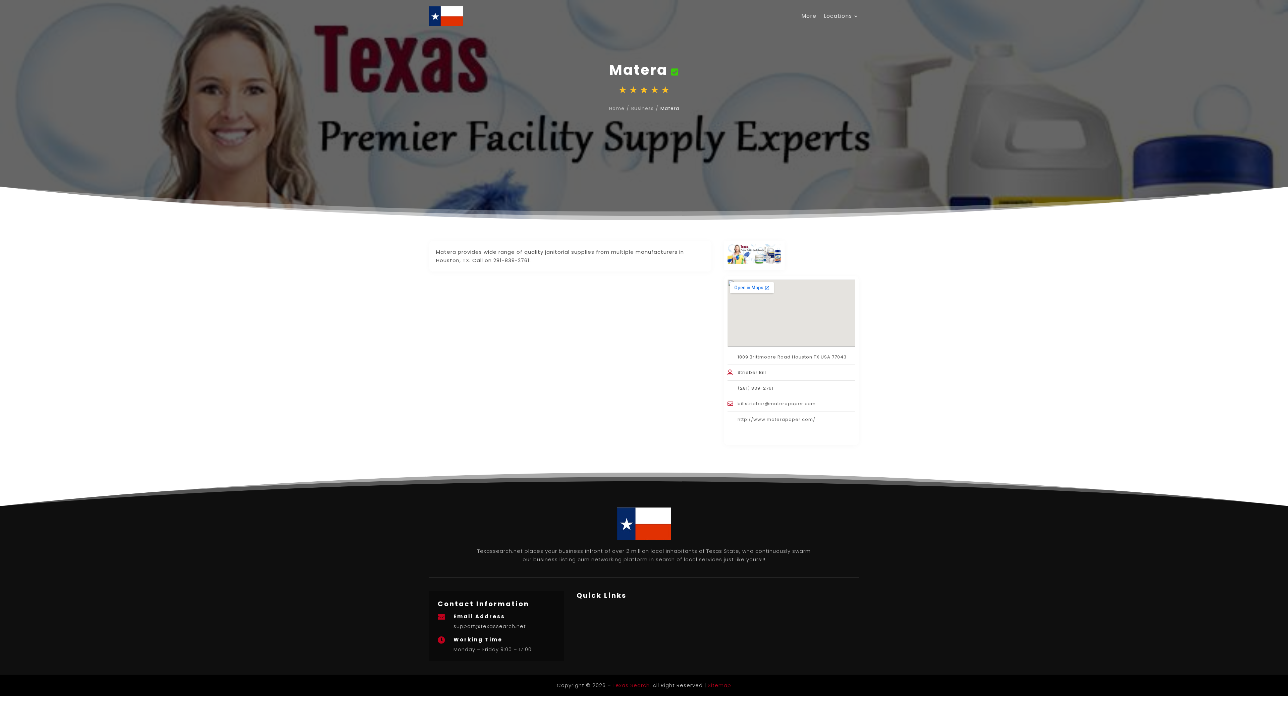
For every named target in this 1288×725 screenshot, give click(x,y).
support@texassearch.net (489, 626)
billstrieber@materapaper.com (777, 403)
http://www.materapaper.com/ (776, 419)
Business (642, 108)
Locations (838, 16)
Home (617, 108)
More (808, 16)
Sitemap (719, 685)
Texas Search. (632, 685)
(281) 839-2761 (755, 388)
